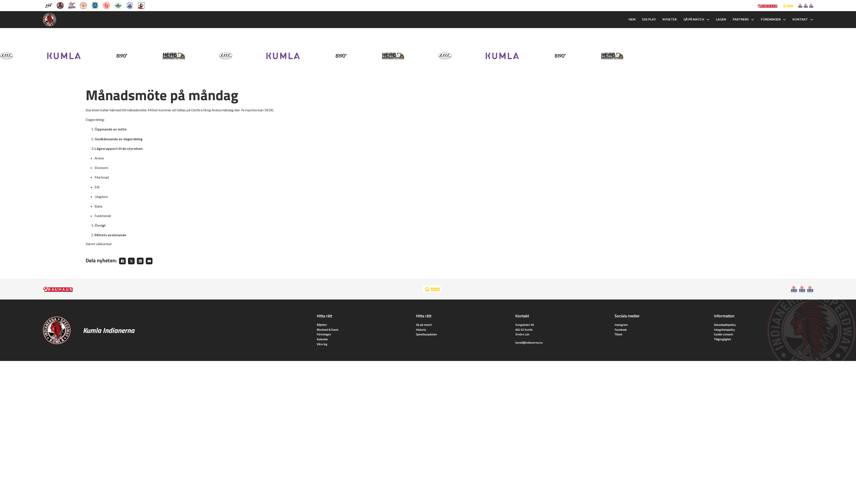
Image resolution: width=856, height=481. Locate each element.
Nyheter (670, 19)
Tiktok (618, 334)
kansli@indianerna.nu (529, 342)
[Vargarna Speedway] (129, 5)
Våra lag (322, 344)
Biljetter (322, 324)
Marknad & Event (327, 329)
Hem (632, 19)
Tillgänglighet (722, 339)
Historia (421, 329)
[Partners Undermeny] (752, 19)
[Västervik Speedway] (118, 5)
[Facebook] (122, 261)
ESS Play (649, 19)
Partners (741, 19)
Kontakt (800, 19)
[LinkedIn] (140, 261)
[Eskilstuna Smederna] (141, 5)
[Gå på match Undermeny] (708, 19)
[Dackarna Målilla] (71, 5)
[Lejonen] (83, 5)
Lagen (721, 19)
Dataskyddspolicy (725, 324)
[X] (131, 261)
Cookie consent (723, 334)
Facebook (621, 329)
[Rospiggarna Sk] (106, 5)
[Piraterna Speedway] (95, 5)
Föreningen (771, 19)
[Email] (149, 261)
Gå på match (693, 19)
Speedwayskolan (426, 334)
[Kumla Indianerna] (60, 5)
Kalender (322, 339)
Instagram (621, 324)
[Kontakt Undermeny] (811, 19)
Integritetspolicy (724, 329)
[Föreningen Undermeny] (784, 19)
